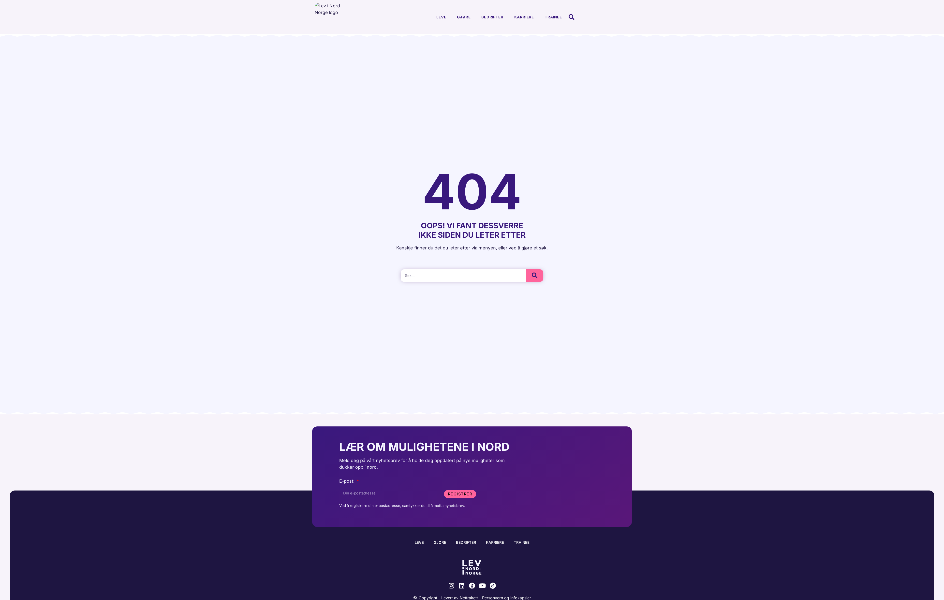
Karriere (524, 17)
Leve (441, 17)
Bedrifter (492, 17)
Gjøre (464, 17)
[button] (571, 17)
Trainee (553, 17)
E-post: (347, 481)
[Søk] (534, 275)
